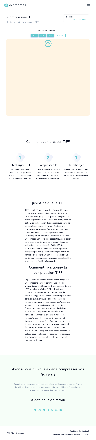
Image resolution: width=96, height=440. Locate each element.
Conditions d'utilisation (79, 431)
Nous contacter (82, 434)
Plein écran (60, 35)
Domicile (69, 17)
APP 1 (34, 35)
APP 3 (50, 35)
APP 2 (42, 35)
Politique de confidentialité (64, 434)
